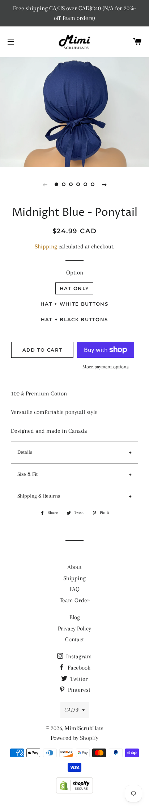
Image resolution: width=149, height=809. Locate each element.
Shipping (46, 246)
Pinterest (78, 689)
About (74, 566)
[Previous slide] (45, 184)
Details (24, 452)
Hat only (74, 288)
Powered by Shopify (74, 737)
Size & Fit (27, 474)
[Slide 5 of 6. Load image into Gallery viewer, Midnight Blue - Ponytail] (85, 184)
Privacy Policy (74, 628)
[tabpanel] (74, 111)
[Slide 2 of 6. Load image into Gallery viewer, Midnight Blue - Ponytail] (63, 184)
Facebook (78, 667)
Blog (74, 617)
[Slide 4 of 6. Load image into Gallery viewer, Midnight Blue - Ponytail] (78, 184)
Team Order (75, 600)
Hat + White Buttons (74, 304)
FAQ (74, 589)
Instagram (78, 656)
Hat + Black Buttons (74, 319)
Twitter (78, 678)
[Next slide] (104, 184)
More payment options (105, 366)
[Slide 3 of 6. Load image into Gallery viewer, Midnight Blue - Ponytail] (70, 184)
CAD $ (71, 710)
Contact (74, 639)
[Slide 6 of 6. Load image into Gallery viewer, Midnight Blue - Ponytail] (92, 184)
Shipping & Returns (38, 496)
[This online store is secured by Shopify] (74, 791)
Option (74, 272)
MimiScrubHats (84, 728)
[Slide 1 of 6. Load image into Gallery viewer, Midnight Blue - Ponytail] (56, 184)
